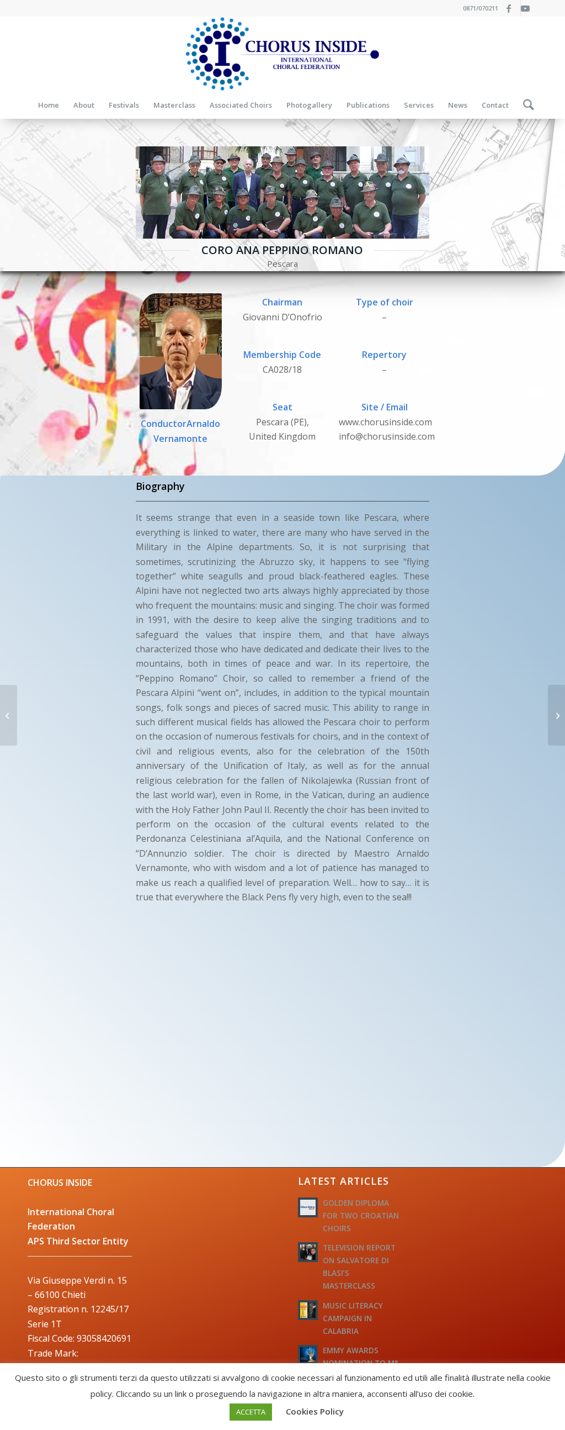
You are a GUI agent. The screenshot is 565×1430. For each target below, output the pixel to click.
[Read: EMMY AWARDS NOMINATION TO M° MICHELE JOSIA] (308, 1355)
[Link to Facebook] (512, 8)
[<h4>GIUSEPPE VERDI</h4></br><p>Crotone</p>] (556, 715)
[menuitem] (48, 105)
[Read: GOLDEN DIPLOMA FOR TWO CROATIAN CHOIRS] (308, 1207)
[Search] (525, 105)
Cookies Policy (315, 1411)
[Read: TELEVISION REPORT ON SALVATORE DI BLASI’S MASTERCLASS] (308, 1252)
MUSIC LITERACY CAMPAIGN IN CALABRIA (353, 1318)
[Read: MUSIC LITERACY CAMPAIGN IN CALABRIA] (308, 1310)
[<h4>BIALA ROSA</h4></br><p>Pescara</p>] (8, 715)
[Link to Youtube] (529, 8)
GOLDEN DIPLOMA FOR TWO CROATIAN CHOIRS (361, 1215)
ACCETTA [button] (250, 1412)
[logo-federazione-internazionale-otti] (282, 54)
